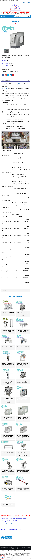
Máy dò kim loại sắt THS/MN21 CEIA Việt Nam (8, 418)
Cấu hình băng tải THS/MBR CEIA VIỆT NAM (23, 331)
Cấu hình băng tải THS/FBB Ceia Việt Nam (23, 347)
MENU (4, 16)
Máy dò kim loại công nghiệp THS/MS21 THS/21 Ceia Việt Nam (23, 436)
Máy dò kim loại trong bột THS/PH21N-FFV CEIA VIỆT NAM (22, 314)
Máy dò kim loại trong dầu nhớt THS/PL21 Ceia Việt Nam (8, 382)
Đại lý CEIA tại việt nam (8, 504)
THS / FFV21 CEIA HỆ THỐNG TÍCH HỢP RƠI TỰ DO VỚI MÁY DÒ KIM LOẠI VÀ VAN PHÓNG (8, 400)
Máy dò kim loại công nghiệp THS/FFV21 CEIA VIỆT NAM (23, 381)
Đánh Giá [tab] (4, 290)
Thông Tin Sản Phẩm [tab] (6, 80)
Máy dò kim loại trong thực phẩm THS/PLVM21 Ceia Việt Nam (8, 364)
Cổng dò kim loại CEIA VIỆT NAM (8, 313)
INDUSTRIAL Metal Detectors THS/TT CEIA (8, 489)
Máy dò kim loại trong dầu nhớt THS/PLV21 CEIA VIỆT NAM (23, 364)
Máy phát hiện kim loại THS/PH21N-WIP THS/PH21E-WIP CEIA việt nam (23, 454)
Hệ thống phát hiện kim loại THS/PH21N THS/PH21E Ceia (23, 471)
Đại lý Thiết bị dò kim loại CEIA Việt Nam (8, 331)
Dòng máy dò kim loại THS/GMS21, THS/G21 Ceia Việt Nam (22, 400)
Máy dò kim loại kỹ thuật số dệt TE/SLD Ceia (23, 489)
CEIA (19, 83)
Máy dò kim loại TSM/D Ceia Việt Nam (8, 453)
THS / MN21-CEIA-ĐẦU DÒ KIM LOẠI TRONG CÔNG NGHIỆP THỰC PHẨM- (22, 419)
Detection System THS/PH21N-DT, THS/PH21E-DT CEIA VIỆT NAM (8, 472)
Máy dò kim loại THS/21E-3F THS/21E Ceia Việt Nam (8, 436)
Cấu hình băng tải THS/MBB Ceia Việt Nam (8, 347)
